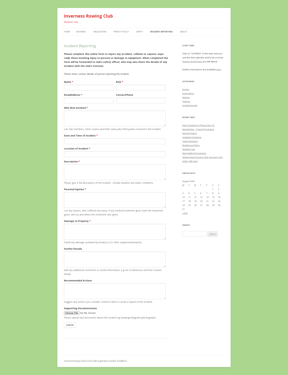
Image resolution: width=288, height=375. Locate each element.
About (183, 31)
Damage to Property (77, 221)
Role (119, 81)
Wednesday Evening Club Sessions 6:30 (202, 157)
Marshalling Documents (194, 153)
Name (68, 81)
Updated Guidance (192, 137)
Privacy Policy (121, 31)
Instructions (188, 93)
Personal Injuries (75, 189)
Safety (139, 31)
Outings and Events (192, 61)
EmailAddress (73, 94)
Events (185, 89)
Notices (186, 97)
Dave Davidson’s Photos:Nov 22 (198, 125)
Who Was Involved (76, 107)
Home (67, 31)
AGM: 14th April (190, 161)
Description (72, 161)
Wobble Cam (188, 149)
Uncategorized (189, 105)
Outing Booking (190, 141)
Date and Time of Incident (81, 135)
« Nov (185, 213)
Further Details (73, 248)
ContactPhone (124, 94)
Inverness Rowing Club (88, 16)
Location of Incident (77, 148)
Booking (81, 31)
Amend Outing (189, 133)
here (218, 69)
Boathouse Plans (191, 145)
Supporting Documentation (80, 308)
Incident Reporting (161, 31)
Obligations (99, 31)
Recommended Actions (78, 280)
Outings (186, 101)
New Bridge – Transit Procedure (198, 129)
